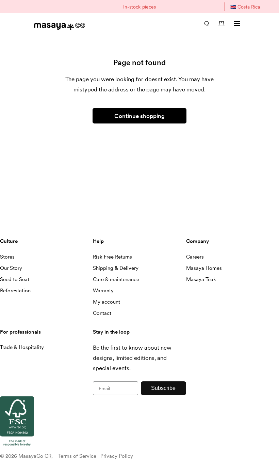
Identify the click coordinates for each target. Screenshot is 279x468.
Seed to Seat (14, 279)
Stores (7, 257)
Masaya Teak (201, 279)
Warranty (103, 291)
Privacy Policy (116, 456)
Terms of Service (77, 456)
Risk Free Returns (112, 257)
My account (106, 302)
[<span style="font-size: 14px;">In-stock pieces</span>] (139, 6)
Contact (102, 313)
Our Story (11, 268)
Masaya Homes (204, 268)
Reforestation (15, 291)
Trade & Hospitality (22, 347)
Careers (195, 257)
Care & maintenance (116, 279)
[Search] (206, 23)
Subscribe (163, 388)
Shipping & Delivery (115, 268)
